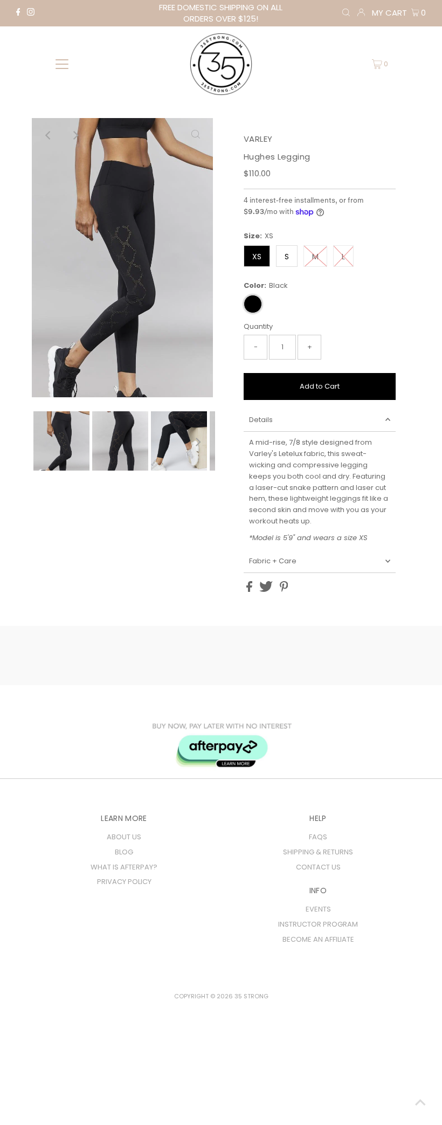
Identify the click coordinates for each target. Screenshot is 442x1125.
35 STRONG (251, 996)
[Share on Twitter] (266, 589)
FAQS (318, 837)
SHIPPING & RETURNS (318, 852)
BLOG (124, 852)
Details (261, 420)
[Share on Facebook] (250, 589)
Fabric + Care (272, 561)
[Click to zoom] (196, 135)
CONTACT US (318, 867)
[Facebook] (18, 13)
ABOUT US (124, 837)
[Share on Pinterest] (284, 589)
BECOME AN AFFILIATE (318, 939)
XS (256, 256)
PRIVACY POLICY (124, 881)
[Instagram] (30, 13)
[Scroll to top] (420, 1103)
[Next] (75, 135)
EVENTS (318, 909)
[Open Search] (346, 13)
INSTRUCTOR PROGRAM (318, 924)
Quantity (258, 326)
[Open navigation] (62, 64)
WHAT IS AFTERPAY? (124, 867)
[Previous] (49, 135)
